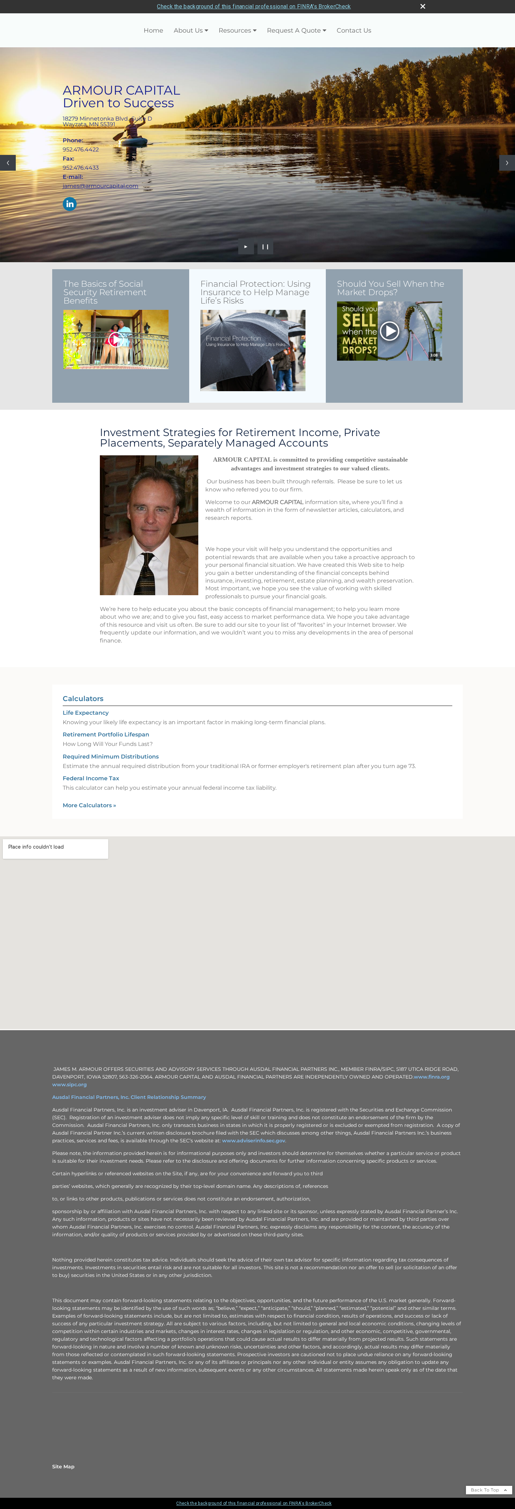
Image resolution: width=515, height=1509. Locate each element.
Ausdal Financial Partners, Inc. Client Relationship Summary (129, 1097)
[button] (116, 339)
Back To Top (486, 1490)
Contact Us (354, 30)
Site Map (63, 1466)
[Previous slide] (8, 163)
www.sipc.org (69, 1084)
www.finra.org (432, 1077)
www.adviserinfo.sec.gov (253, 1140)
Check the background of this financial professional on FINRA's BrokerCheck (254, 6)
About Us (188, 30)
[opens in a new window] (116, 340)
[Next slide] (507, 163)
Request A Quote (294, 30)
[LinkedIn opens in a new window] (70, 204)
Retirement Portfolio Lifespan (106, 734)
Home (153, 30)
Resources (235, 30)
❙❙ (265, 246)
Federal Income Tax (91, 778)
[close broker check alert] (423, 6)
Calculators (83, 698)
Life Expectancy (86, 712)
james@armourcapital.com (100, 186)
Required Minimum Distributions (111, 756)
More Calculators (89, 805)
